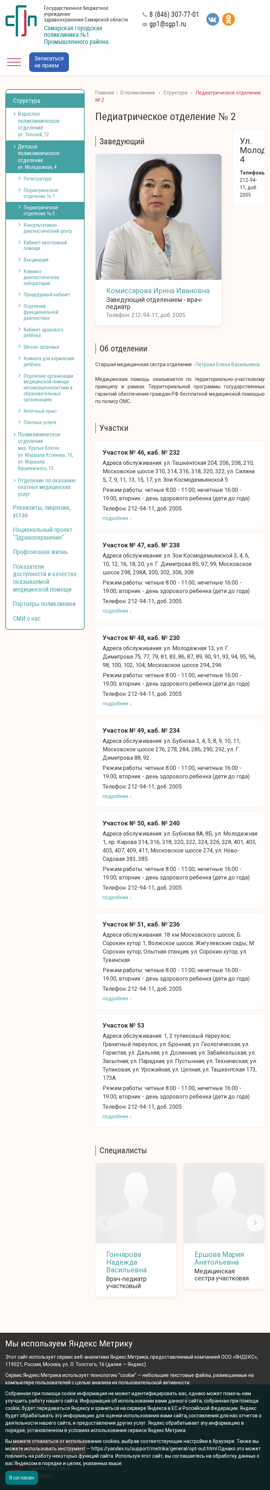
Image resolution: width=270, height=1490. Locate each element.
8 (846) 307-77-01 (174, 14)
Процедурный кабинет (47, 294)
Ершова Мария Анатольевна (219, 1258)
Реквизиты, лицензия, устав (42, 511)
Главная (104, 92)
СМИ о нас (26, 618)
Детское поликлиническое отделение (39, 156)
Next (255, 1222)
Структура (26, 100)
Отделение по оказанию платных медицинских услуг (47, 487)
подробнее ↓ (117, 518)
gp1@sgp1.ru (167, 24)
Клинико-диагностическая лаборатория (41, 277)
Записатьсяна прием (49, 62)
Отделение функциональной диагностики (41, 312)
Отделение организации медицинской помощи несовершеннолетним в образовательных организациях (48, 387)
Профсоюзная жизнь (40, 551)
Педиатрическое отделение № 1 (41, 193)
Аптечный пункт (40, 411)
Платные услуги (40, 422)
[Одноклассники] (228, 19)
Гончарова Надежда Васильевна (126, 1262)
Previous (104, 1222)
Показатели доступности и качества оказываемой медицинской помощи (45, 578)
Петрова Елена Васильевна (227, 364)
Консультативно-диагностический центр (48, 228)
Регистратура (37, 179)
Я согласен (21, 1478)
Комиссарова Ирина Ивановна (158, 290)
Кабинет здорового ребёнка (43, 332)
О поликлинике (137, 92)
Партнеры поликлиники (44, 603)
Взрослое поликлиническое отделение (39, 124)
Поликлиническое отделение (45, 451)
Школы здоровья (41, 347)
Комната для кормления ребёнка (49, 361)
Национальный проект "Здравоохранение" (42, 533)
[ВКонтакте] (213, 19)
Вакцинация (36, 260)
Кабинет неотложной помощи (45, 245)
